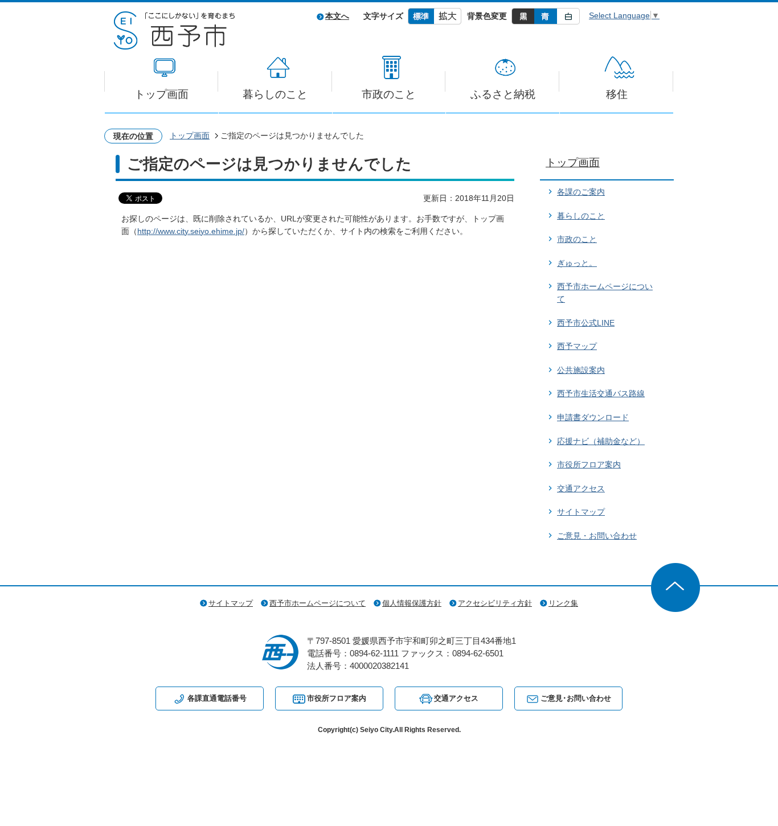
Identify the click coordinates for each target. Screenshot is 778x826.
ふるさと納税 (502, 94)
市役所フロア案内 (589, 464)
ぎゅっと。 (577, 263)
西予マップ (577, 346)
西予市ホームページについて (317, 603)
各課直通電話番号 (217, 698)
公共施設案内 (581, 370)
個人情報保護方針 (411, 603)
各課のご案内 (581, 191)
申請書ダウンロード (593, 417)
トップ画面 (161, 94)
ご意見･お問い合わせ (575, 698)
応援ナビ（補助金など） (601, 441)
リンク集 (563, 603)
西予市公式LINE (586, 322)
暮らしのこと (275, 94)
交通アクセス (581, 488)
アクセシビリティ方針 (495, 603)
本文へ (337, 15)
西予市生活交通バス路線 (601, 393)
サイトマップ (581, 511)
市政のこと (389, 94)
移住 (617, 94)
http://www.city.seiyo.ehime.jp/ (190, 231)
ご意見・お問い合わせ (597, 535)
